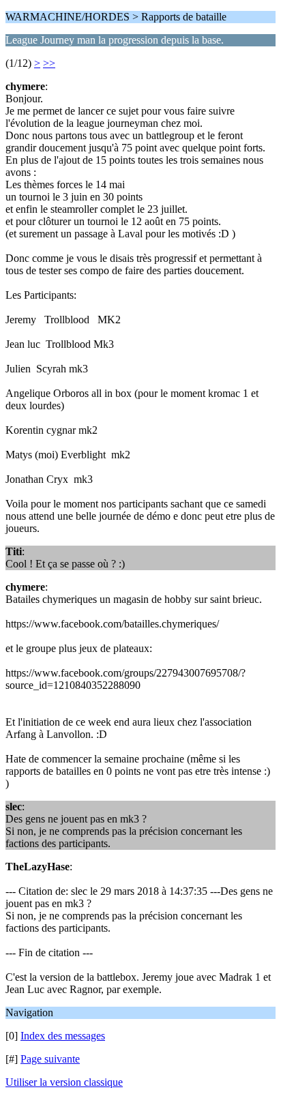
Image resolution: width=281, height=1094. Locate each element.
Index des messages (62, 1035)
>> (49, 63)
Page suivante (50, 1059)
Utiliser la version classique (64, 1082)
